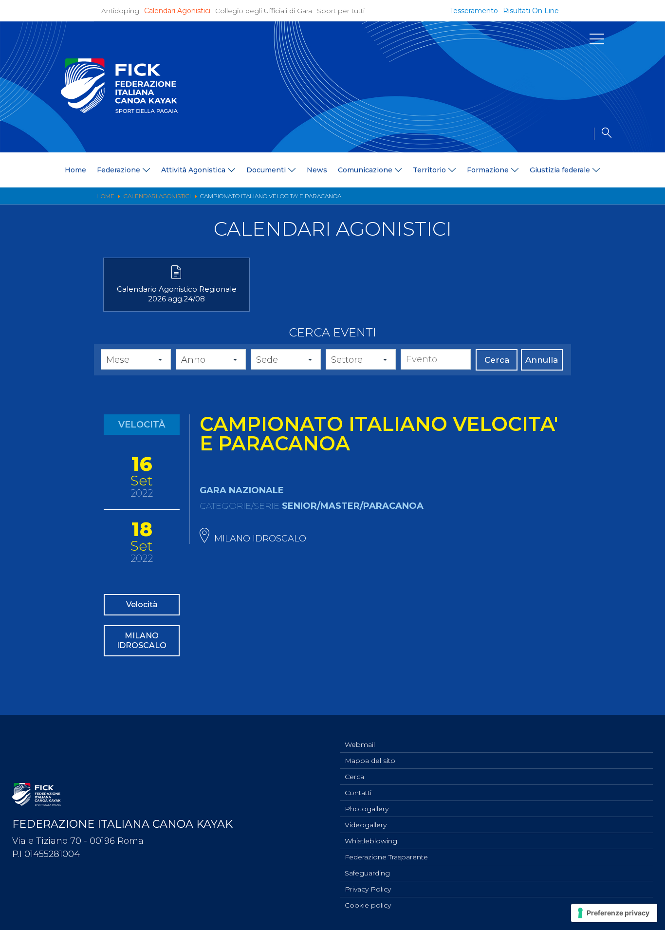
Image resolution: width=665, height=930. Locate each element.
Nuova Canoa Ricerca (557, 239)
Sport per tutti (341, 10)
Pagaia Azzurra (546, 227)
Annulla (541, 360)
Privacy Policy (368, 889)
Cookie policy (368, 905)
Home (75, 170)
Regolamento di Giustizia (72, 342)
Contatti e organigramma (73, 330)
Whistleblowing (371, 841)
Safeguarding (367, 873)
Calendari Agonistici (177, 10)
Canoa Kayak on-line (555, 252)
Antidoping (120, 10)
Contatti (358, 792)
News (317, 170)
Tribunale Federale (61, 380)
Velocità (142, 604)
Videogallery (366, 824)
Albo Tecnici (541, 277)
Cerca (496, 360)
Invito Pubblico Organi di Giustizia (87, 355)
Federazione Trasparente (386, 857)
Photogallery (366, 808)
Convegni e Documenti (561, 264)
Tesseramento (474, 10)
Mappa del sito (370, 760)
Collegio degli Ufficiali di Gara (263, 10)
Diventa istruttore (550, 214)
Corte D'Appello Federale (72, 368)
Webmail (360, 744)
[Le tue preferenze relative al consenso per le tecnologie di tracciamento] (614, 913)
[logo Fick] (119, 110)
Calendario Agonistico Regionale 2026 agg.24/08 (177, 293)
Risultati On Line (531, 10)
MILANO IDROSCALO (141, 640)
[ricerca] (602, 134)
